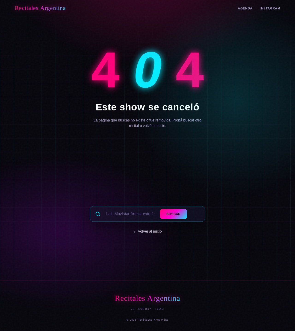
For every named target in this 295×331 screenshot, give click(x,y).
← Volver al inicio (147, 231)
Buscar (173, 214)
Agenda (245, 8)
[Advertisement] (147, 170)
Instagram (270, 8)
